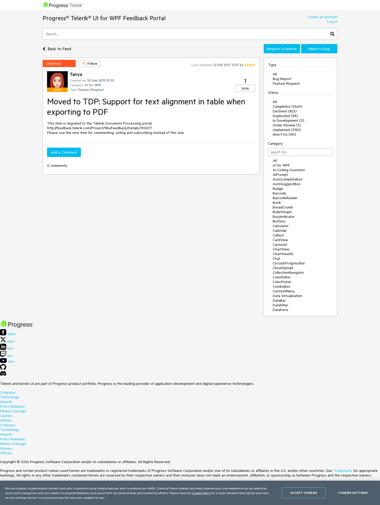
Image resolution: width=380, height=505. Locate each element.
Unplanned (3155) (287, 129)
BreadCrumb (283, 207)
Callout (278, 235)
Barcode (279, 193)
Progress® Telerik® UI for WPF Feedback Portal (104, 18)
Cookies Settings (353, 493)
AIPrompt (280, 174)
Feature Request (286, 83)
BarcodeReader (285, 198)
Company (7, 392)
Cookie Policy (201, 493)
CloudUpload (283, 267)
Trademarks (342, 470)
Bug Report (282, 78)
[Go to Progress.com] (17, 326)
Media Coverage (13, 411)
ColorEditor (282, 277)
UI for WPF (281, 165)
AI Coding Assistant (289, 170)
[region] (190, 493)
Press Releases (12, 406)
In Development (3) (288, 120)
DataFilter (280, 305)
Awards (6, 401)
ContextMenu (284, 291)
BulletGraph (282, 212)
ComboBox (281, 286)
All (275, 74)
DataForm (280, 309)
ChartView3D (283, 253)
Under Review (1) (287, 125)
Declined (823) (285, 111)
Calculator (281, 225)
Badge (278, 188)
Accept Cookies (303, 493)
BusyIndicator (284, 216)
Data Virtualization (287, 295)
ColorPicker (282, 281)
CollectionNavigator (288, 272)
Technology (9, 397)
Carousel (280, 244)
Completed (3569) (287, 106)
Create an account (322, 17)
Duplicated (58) (285, 115)
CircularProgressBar (289, 263)
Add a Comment (64, 152)
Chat (276, 258)
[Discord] (3, 374)
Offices (6, 420)
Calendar (280, 230)
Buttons (279, 221)
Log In (332, 21)
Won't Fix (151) (284, 134)
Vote (245, 88)
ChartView (281, 249)
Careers (6, 415)
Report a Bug (319, 48)
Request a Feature (282, 48)
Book (277, 202)
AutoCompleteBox (287, 179)
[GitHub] (3, 368)
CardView (280, 239)
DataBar (279, 300)
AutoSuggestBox (286, 184)
